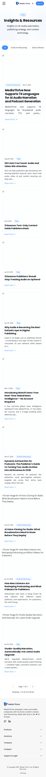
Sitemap (23, 773)
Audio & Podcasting (19, 47)
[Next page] (32, 686)
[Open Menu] (4, 3)
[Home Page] (23, 3)
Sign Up (40, 3)
